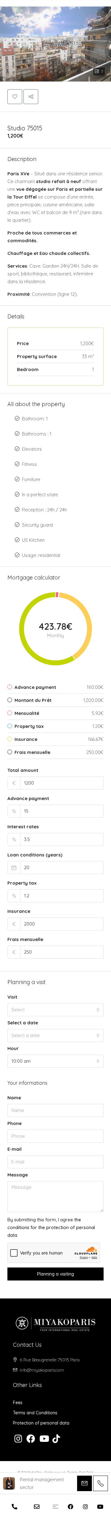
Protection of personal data (41, 1423)
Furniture (31, 479)
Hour (13, 1048)
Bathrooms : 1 (36, 434)
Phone (14, 1123)
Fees (18, 1402)
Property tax (22, 883)
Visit (12, 997)
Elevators (32, 449)
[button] (55, 40)
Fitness (29, 464)
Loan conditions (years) (34, 855)
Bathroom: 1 (35, 419)
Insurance (18, 911)
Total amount (22, 770)
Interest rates (23, 827)
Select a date (22, 1023)
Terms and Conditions (35, 1413)
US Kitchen (33, 540)
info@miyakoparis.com (42, 1370)
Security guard (37, 525)
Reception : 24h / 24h (44, 510)
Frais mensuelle (25, 939)
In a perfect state (40, 494)
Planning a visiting (55, 1274)
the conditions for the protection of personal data (51, 1227)
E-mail (14, 1149)
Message (17, 1175)
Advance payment (28, 798)
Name (14, 1098)
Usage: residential (41, 555)
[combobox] (55, 1009)
